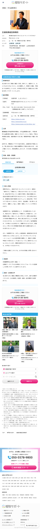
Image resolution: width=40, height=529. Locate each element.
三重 (21, 480)
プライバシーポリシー (7, 525)
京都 (9, 483)
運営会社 (23, 522)
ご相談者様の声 (8, 513)
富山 (35, 480)
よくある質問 (25, 513)
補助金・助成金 (33, 497)
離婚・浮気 (5, 495)
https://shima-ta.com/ (18, 119)
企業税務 (20, 171)
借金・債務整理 (20, 495)
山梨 (27, 480)
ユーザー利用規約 (6, 519)
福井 (33, 480)
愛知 (12, 480)
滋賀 (15, 483)
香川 (9, 486)
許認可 (9, 500)
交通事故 (14, 495)
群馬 (9, 480)
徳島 (6, 486)
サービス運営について (7, 522)
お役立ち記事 (7, 516)
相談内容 (8, 162)
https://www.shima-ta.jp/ (19, 121)
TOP (3, 432)
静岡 (15, 480)
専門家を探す (10, 432)
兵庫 (12, 483)
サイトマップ (24, 525)
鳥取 (34, 483)
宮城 (13, 477)
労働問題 (27, 495)
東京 (25, 477)
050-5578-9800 (21, 457)
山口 (31, 483)
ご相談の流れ (25, 510)
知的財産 (26, 497)
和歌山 (21, 483)
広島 (25, 483)
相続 (10, 495)
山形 (19, 477)
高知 (15, 486)
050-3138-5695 (21, 60)
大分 (30, 486)
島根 (3, 486)
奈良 (18, 483)
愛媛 (12, 486)
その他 (13, 500)
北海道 (4, 477)
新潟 (30, 480)
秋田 (16, 477)
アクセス (32, 162)
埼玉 (32, 477)
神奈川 (28, 477)
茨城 (3, 480)
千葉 (35, 477)
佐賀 (21, 486)
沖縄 (7, 489)
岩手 (10, 477)
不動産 (31, 495)
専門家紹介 (20, 162)
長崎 (24, 486)
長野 (24, 480)
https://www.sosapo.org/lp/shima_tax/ (23, 124)
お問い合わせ (25, 516)
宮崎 (33, 486)
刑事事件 (4, 500)
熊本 (27, 486)
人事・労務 (20, 497)
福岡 (18, 486)
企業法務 (8, 171)
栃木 (6, 480)
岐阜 (18, 480)
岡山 (28, 483)
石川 (3, 483)
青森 (7, 477)
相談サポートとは (8, 510)
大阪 (6, 483)
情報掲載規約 (24, 519)
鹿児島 (4, 489)
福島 (22, 477)
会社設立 (15, 497)
